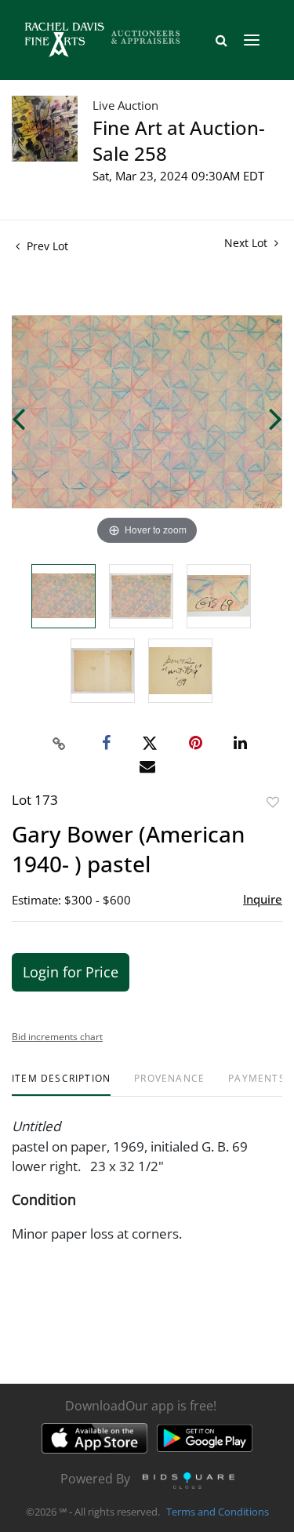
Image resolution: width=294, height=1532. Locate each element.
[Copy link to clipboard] (58, 743)
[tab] (61, 1084)
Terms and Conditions (217, 1512)
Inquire (262, 899)
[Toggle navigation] (252, 40)
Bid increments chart (57, 1036)
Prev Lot (46, 245)
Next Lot (247, 242)
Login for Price (70, 972)
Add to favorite (272, 802)
